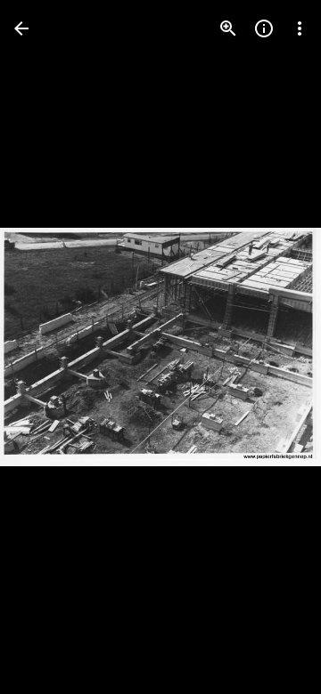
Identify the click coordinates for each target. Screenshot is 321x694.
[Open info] (264, 28)
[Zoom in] (228, 28)
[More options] (299, 28)
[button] (50, 347)
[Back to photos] (21, 28)
